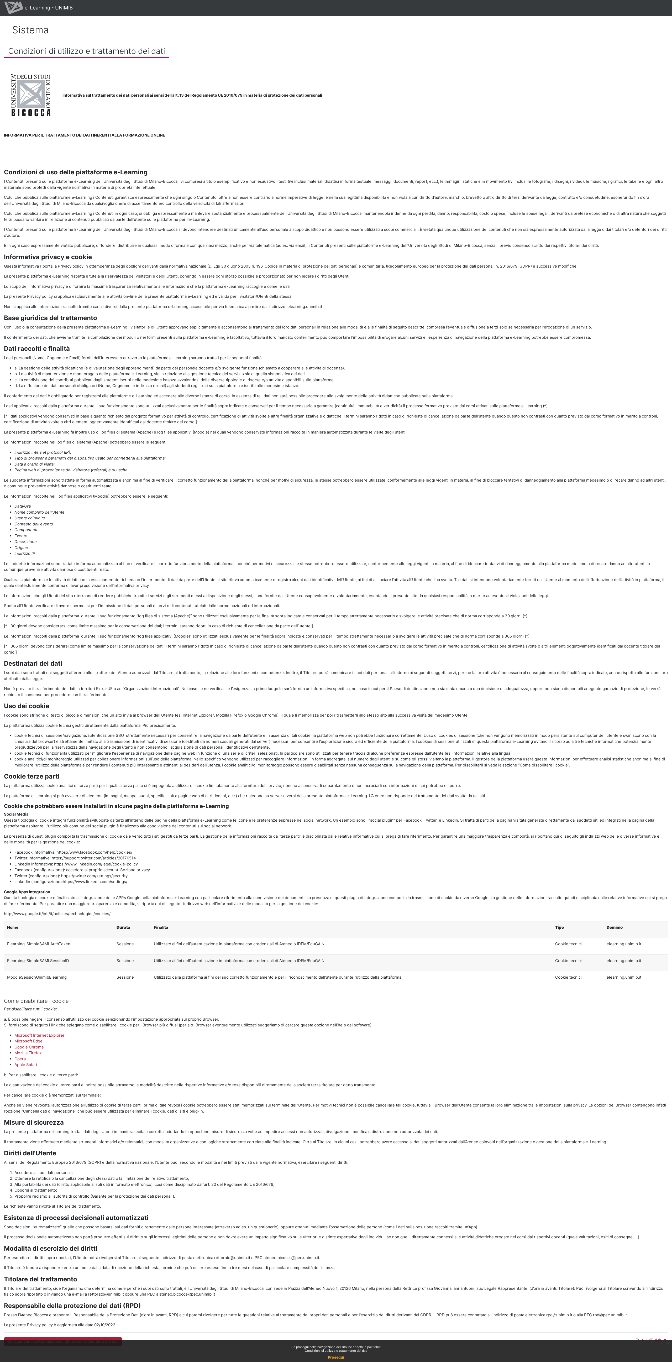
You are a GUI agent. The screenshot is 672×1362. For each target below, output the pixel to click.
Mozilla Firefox (28, 1052)
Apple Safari (25, 1064)
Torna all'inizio (650, 1339)
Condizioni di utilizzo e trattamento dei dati (336, 1351)
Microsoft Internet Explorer (39, 1035)
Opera (20, 1058)
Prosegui (336, 1357)
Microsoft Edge (28, 1041)
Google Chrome (29, 1047)
